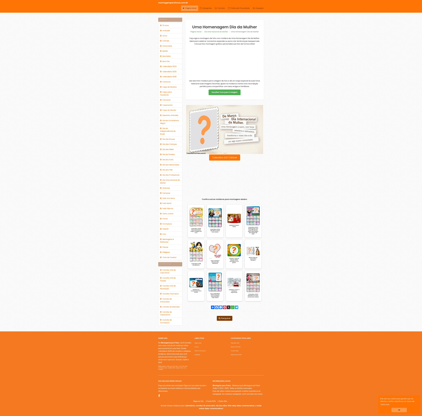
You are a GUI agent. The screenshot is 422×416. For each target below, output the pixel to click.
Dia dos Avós (167, 159)
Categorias (206, 8)
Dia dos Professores (170, 175)
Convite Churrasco (170, 293)
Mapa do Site (198, 401)
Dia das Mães (168, 149)
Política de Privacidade (222, 397)
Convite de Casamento (166, 313)
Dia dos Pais (167, 170)
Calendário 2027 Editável (224, 157)
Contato (221, 8)
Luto (164, 234)
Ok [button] (399, 410)
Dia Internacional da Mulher (216, 31)
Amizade (166, 30)
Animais (165, 41)
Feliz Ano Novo (168, 198)
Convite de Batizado (171, 307)
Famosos (166, 193)
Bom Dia (166, 61)
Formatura (167, 224)
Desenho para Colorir (236, 354)
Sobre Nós (223, 401)
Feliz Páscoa (167, 208)
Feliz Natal (166, 203)
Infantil (165, 229)
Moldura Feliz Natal (235, 346)
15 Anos (165, 25)
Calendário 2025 (169, 71)
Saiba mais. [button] (385, 404)
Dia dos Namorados (170, 164)
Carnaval (166, 100)
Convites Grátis (234, 350)
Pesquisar (259, 8)
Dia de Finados (168, 154)
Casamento (167, 105)
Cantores (166, 82)
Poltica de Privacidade (240, 8)
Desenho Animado (170, 115)
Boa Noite (166, 56)
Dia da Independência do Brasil (168, 131)
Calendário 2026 (169, 76)
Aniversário (167, 46)
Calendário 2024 (169, 66)
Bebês (165, 51)
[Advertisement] (225, 62)
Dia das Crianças (169, 144)
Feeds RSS (211, 401)
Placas (165, 247)
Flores (165, 218)
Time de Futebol (169, 257)
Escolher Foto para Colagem (224, 92)
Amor (164, 36)
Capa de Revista (169, 87)
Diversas (166, 188)
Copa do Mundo (169, 110)
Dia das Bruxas (168, 139)
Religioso (166, 252)
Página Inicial (190, 8)
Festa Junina (167, 213)
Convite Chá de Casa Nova (168, 271)
